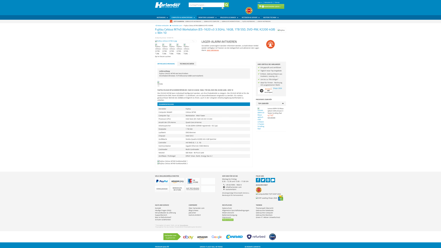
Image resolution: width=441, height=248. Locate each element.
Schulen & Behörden (163, 219)
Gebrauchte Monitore (264, 215)
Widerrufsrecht (228, 213)
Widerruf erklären (228, 220)
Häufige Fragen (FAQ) (163, 210)
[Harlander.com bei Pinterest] (268, 180)
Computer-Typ (164, 115)
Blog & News (193, 210)
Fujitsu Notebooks (248, 21)
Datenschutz (227, 208)
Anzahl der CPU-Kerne (167, 122)
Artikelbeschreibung (166, 63)
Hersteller (162, 109)
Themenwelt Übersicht (264, 208)
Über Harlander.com (196, 208)
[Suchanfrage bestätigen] (226, 5)
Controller (162, 142)
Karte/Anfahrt (231, 189)
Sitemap (277, 2)
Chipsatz (162, 136)
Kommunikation (165, 146)
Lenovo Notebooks (264, 21)
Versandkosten (184, 225)
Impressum (226, 217)
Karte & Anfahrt (195, 215)
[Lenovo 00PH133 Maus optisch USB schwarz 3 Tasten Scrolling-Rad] (261, 118)
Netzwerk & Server (250, 17)
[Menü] (271, 88)
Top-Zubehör (263, 103)
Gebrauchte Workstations (231, 21)
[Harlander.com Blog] (273, 180)
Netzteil (162, 153)
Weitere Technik (270, 17)
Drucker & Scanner (228, 17)
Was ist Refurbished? (163, 217)
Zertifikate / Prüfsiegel (167, 156)
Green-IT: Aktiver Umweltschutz (268, 217)
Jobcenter (192, 213)
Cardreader (163, 149)
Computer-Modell (165, 112)
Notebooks (161, 17)
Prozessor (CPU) (165, 119)
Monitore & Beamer (206, 17)
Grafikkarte (163, 139)
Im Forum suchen (164, 56)
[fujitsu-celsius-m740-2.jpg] (175, 41)
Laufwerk (162, 132)
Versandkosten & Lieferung (165, 213)
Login (259, 2)
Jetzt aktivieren (213, 50)
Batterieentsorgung (229, 215)
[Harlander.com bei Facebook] (258, 180)
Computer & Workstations (182, 17)
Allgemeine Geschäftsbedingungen (235, 210)
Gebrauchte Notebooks (193, 21)
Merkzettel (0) (268, 2)
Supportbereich (161, 215)
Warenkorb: (271, 6)
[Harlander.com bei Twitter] (263, 180)
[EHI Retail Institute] (249, 10)
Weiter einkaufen (163, 26)
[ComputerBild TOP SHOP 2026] (234, 10)
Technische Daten (187, 63)
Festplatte (162, 129)
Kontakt (158, 208)
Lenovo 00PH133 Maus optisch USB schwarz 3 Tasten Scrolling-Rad (276, 110)
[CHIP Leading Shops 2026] (211, 10)
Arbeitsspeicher (165, 126)
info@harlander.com (234, 187)
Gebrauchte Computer (211, 21)
